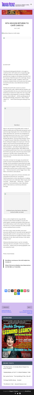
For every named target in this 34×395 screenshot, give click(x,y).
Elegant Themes (13, 391)
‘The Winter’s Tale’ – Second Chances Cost (14, 384)
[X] (12, 290)
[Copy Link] (28, 290)
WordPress (28, 391)
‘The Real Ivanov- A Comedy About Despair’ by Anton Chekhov (16, 367)
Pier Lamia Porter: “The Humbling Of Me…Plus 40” (17, 376)
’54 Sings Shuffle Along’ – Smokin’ (12, 380)
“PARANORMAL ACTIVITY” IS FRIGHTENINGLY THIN (16, 372)
